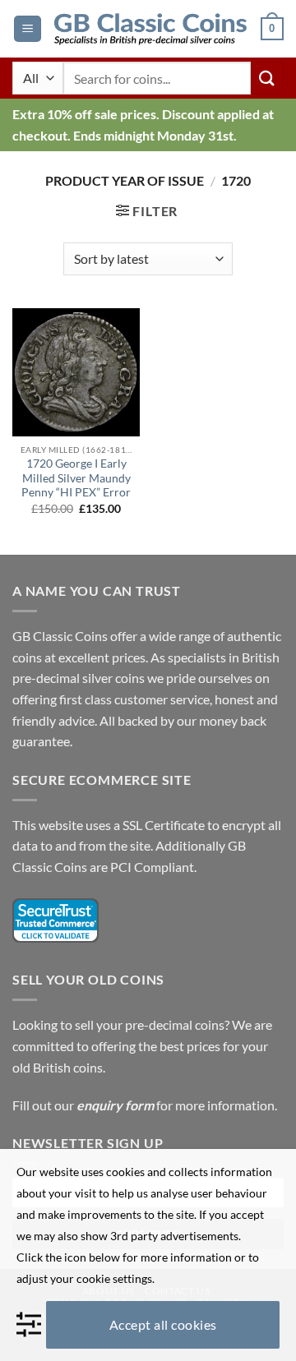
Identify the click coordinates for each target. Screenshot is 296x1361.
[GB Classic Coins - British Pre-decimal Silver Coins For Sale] (150, 28)
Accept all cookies (163, 1324)
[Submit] (267, 78)
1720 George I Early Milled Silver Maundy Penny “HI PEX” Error (76, 478)
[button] (27, 29)
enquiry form (115, 1105)
